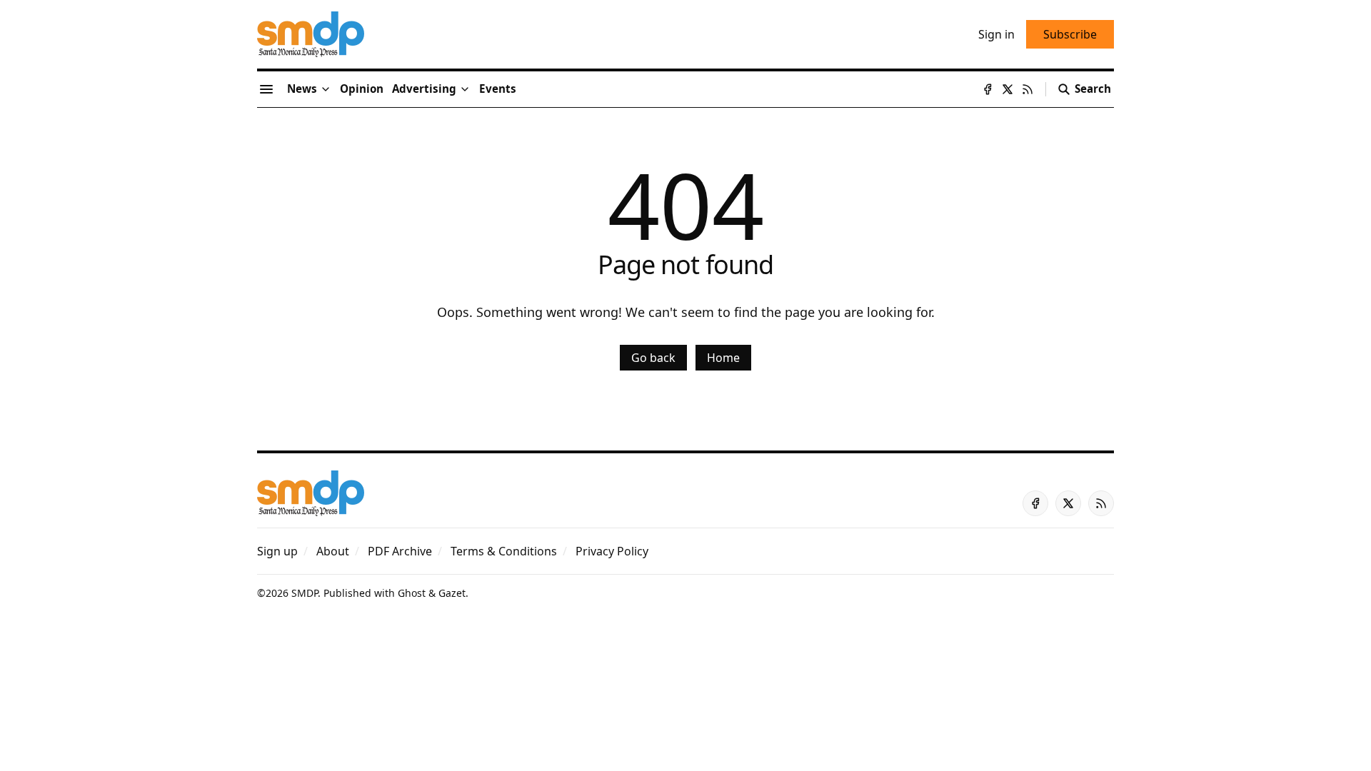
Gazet (452, 593)
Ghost (412, 593)
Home (723, 358)
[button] (424, 89)
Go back (653, 358)
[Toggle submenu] (325, 89)
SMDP (304, 593)
